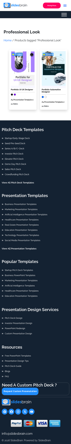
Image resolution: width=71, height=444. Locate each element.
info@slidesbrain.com (17, 433)
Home (8, 40)
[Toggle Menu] (64, 14)
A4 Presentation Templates (22, 100)
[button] (65, 5)
